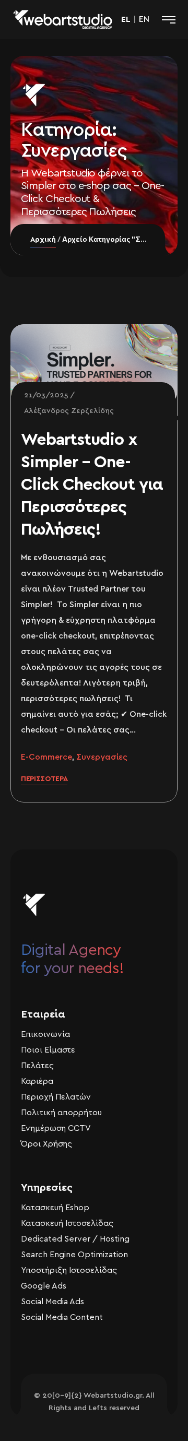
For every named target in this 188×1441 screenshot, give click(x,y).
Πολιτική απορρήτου (61, 1112)
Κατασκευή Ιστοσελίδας (67, 1223)
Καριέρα (37, 1081)
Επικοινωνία (45, 1034)
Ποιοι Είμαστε (48, 1050)
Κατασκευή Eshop (55, 1207)
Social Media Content (62, 1317)
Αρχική (43, 239)
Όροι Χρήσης (46, 1144)
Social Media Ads (52, 1301)
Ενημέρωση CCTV (56, 1128)
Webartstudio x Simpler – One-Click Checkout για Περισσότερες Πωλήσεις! (92, 484)
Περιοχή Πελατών (56, 1097)
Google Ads (43, 1286)
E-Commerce (46, 757)
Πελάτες (37, 1065)
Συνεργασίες (101, 757)
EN (144, 19)
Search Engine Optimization (74, 1254)
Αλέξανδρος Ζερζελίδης (69, 411)
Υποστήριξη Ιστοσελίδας (69, 1270)
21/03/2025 (46, 395)
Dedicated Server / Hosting (75, 1239)
